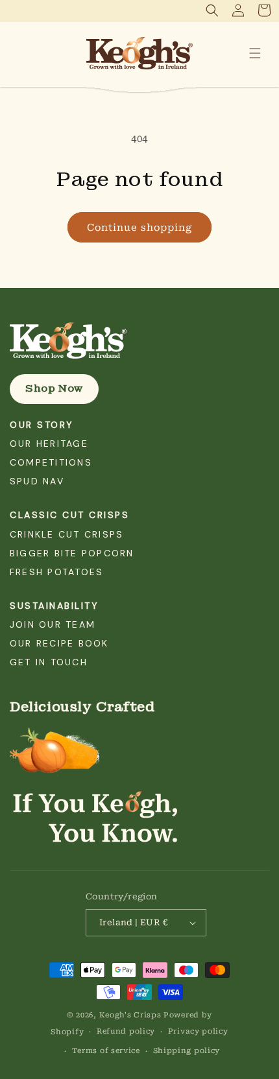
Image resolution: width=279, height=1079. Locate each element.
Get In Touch (49, 662)
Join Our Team (52, 624)
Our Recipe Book (59, 643)
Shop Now (54, 388)
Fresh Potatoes (56, 572)
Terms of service (106, 1051)
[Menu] (255, 53)
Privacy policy (198, 1031)
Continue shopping (139, 227)
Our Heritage (49, 443)
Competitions (51, 462)
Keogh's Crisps (130, 1015)
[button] (212, 10)
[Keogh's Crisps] (139, 340)
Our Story (42, 425)
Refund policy (126, 1031)
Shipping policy (187, 1051)
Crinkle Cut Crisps (66, 534)
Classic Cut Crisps (69, 515)
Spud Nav (37, 481)
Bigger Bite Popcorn (72, 553)
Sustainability (54, 605)
